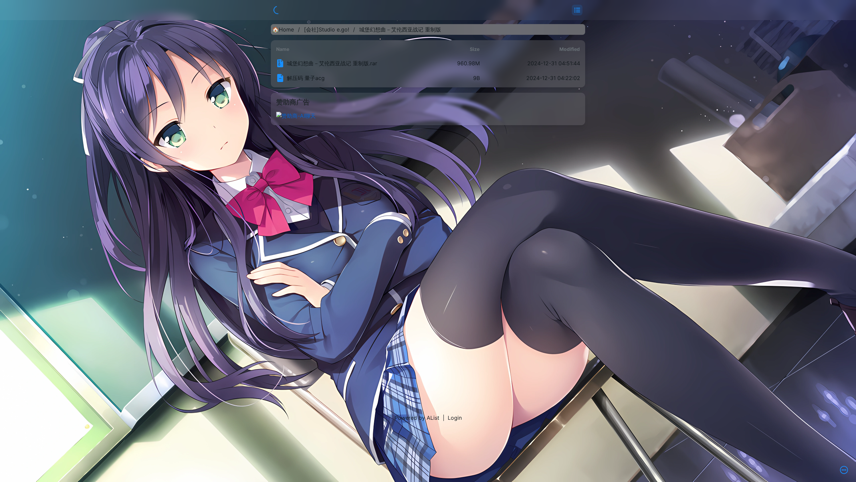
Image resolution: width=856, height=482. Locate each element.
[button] (577, 10)
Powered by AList (417, 417)
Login (455, 417)
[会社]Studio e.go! (326, 29)
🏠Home (283, 29)
